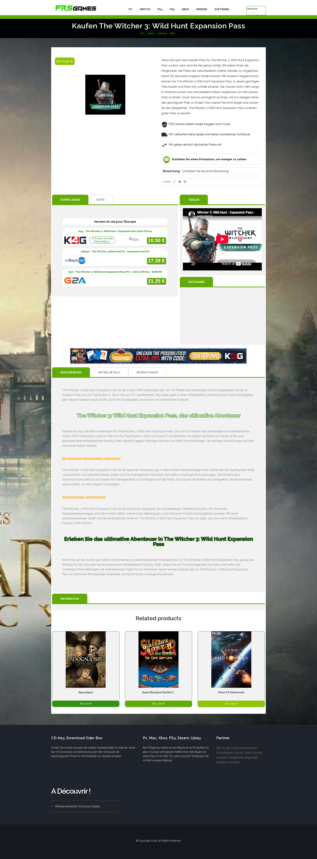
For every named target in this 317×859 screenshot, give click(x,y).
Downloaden (70, 199)
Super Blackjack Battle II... (158, 692)
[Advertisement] (222, 316)
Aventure (162, 33)
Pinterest (185, 181)
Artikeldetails (109, 372)
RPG (172, 33)
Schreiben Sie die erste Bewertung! (205, 171)
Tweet (179, 181)
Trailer (193, 199)
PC (142, 33)
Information (70, 598)
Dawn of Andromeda (231, 692)
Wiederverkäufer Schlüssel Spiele (77, 806)
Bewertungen (147, 372)
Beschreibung (71, 372)
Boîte (101, 199)
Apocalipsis (86, 692)
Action (151, 33)
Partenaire (196, 282)
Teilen (174, 181)
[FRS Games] (76, 8)
